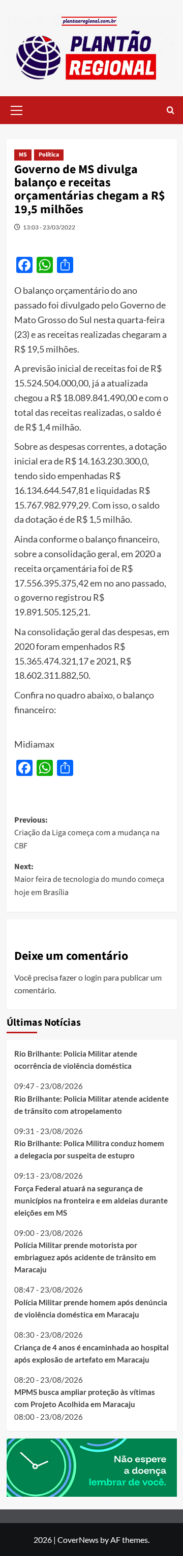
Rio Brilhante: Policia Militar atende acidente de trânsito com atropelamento (91, 1104)
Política (49, 154)
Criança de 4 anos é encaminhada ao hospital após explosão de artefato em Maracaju (91, 1353)
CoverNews (78, 1539)
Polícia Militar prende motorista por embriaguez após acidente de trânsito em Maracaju (85, 1257)
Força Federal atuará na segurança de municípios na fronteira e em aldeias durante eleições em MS (91, 1200)
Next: (89, 879)
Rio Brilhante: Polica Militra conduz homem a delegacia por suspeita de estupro (89, 1149)
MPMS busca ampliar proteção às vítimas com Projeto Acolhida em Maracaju (84, 1398)
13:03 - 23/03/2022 (49, 227)
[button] (17, 109)
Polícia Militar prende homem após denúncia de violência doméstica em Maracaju (90, 1308)
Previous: (87, 832)
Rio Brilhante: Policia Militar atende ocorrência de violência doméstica (75, 1059)
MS (23, 154)
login (93, 977)
